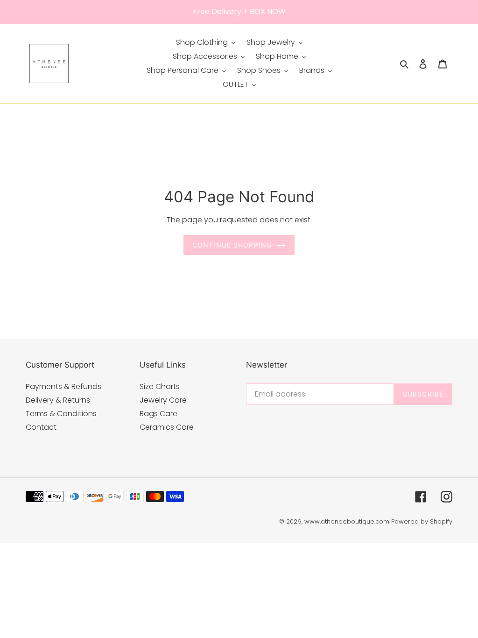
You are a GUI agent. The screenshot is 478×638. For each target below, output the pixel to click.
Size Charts (160, 386)
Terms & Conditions (61, 413)
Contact (41, 427)
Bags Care (158, 413)
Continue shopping (232, 245)
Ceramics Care (167, 427)
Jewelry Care (163, 400)
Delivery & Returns (58, 400)
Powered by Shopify (421, 521)
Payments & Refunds (63, 386)
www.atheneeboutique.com (346, 521)
